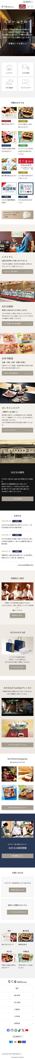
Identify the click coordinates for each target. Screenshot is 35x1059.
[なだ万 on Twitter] (23, 1031)
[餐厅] (9, 937)
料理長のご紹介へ (17, 615)
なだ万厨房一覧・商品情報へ (13, 323)
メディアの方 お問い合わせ (17, 912)
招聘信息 (17, 1023)
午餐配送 (17, 1009)
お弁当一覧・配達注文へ (11, 373)
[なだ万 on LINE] (15, 1031)
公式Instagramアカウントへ (17, 807)
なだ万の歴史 (17, 498)
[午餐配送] (25, 958)
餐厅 (17, 988)
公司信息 (17, 1016)
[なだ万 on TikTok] (19, 1031)
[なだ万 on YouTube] (26, 1030)
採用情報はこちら (17, 856)
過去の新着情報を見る (26, 565)
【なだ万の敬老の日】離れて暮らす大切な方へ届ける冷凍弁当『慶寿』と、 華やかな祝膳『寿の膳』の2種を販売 (17, 541)
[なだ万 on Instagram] (12, 1031)
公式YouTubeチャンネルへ (17, 744)
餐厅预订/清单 (22, 6)
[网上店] (9, 958)
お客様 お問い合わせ (17, 890)
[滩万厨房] (25, 937)
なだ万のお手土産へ (17, 667)
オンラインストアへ (9, 430)
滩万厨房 (17, 995)
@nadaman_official (17, 762)
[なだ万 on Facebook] (8, 1031)
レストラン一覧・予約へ (11, 271)
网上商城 (17, 1002)
